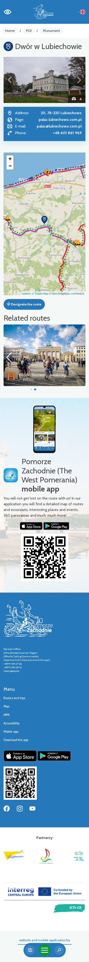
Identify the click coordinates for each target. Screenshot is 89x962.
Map (6, 706)
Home (10, 31)
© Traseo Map (40, 293)
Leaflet (26, 293)
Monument (51, 31)
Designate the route (25, 304)
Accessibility (11, 723)
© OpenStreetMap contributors (66, 293)
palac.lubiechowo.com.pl (60, 119)
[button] (10, 80)
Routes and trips (14, 698)
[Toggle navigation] (44, 950)
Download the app (16, 740)
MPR (6, 715)
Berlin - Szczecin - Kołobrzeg (42, 375)
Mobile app (11, 731)
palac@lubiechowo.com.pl (59, 126)
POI (29, 31)
